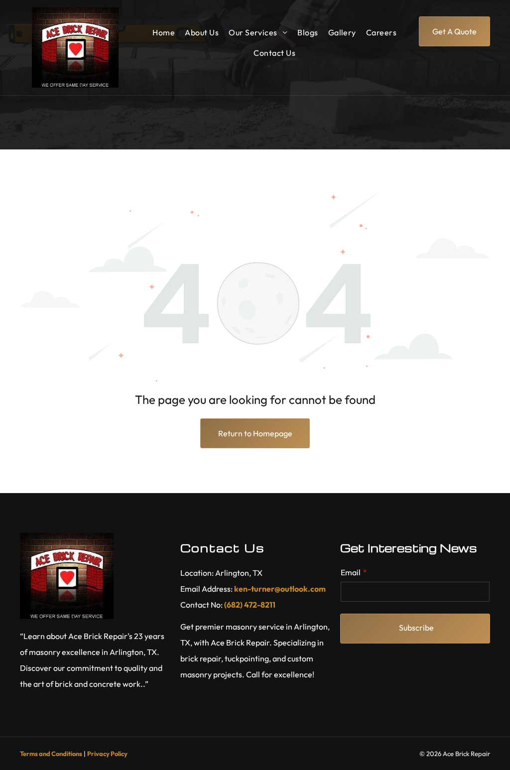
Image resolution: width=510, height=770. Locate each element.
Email (351, 572)
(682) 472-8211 (249, 605)
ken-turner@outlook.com (280, 589)
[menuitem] (163, 32)
